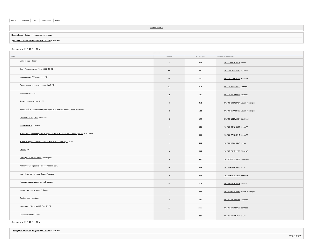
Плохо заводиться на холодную (33, 85)
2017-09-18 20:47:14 (232, 103)
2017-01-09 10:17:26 (232, 216)
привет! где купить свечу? (31, 190)
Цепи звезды (25, 61)
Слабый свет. (25, 198)
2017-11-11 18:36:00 (232, 79)
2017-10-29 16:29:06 (232, 95)
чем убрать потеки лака (30, 174)
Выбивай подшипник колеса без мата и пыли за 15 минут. (44, 142)
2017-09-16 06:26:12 (232, 111)
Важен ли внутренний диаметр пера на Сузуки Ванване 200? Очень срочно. (51, 134)
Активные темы (156, 28)
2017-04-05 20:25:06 (232, 175)
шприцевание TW (27, 77)
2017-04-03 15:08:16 (232, 184)
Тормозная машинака (29, 101)
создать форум (295, 236)
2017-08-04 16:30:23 (232, 127)
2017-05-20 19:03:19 (232, 159)
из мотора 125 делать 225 (30, 206)
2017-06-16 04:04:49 (232, 143)
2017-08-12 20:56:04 (232, 119)
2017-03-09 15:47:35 (232, 208)
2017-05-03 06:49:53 (232, 167)
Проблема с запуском (29, 117)
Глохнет (23, 150)
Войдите (28, 35)
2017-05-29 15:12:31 (232, 151)
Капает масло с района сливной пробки (36, 166)
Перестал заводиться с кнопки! (33, 182)
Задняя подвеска (27, 214)
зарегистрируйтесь (43, 35)
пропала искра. (26, 125)
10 (37, 49)
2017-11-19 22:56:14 (232, 70)
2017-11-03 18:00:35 (232, 87)
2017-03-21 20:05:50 (232, 192)
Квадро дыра (25, 93)
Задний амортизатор (28, 69)
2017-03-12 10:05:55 (232, 200)
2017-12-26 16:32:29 (232, 62)
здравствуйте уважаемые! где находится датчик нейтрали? (44, 109)
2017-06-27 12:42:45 (232, 135)
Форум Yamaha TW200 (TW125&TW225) (32, 40)
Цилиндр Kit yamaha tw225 (31, 158)
